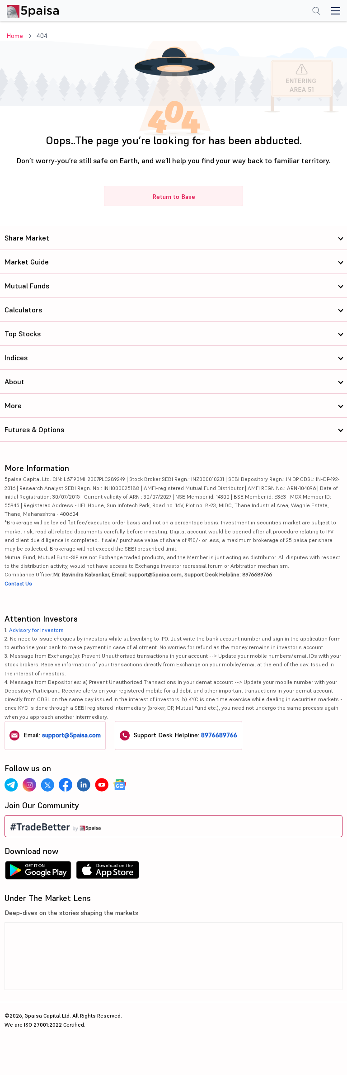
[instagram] (29, 785)
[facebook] (65, 785)
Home (15, 36)
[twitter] (47, 785)
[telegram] (11, 785)
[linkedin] (83, 785)
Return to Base (173, 197)
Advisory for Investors (36, 630)
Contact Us (18, 583)
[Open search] (316, 12)
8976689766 (219, 735)
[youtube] (101, 785)
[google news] (120, 785)
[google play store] (38, 872)
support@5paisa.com (71, 735)
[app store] (108, 872)
